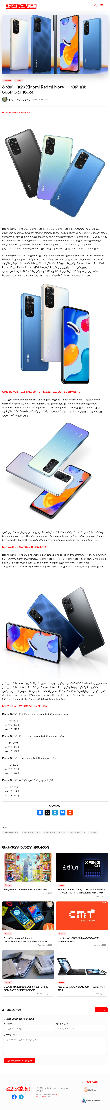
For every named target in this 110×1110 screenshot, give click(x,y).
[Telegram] (21, 1096)
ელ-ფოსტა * (62, 1024)
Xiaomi (18, 80)
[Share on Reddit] (70, 812)
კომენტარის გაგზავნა (20, 1060)
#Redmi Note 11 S (77, 832)
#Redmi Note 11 (11, 832)
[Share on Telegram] (55, 812)
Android (7, 80)
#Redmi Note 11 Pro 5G (54, 832)
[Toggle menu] (101, 5)
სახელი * (8, 1024)
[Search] (95, 5)
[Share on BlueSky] (62, 812)
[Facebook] (14, 1096)
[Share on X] (47, 812)
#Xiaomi (93, 832)
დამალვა (101, 1010)
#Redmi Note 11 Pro (31, 832)
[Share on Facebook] (40, 812)
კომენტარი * (10, 1034)
